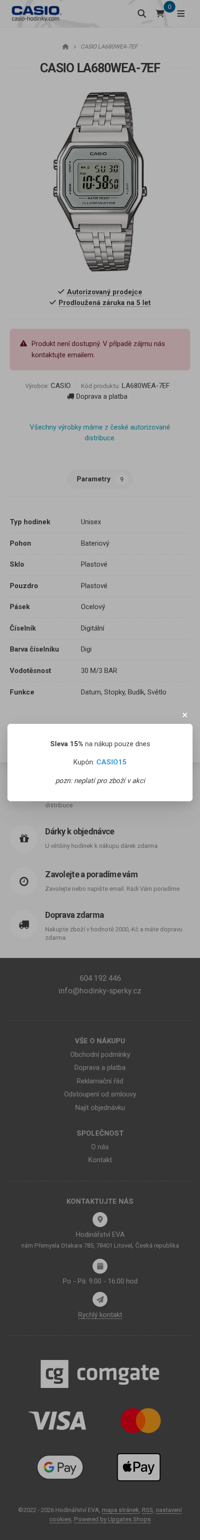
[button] (185, 715)
